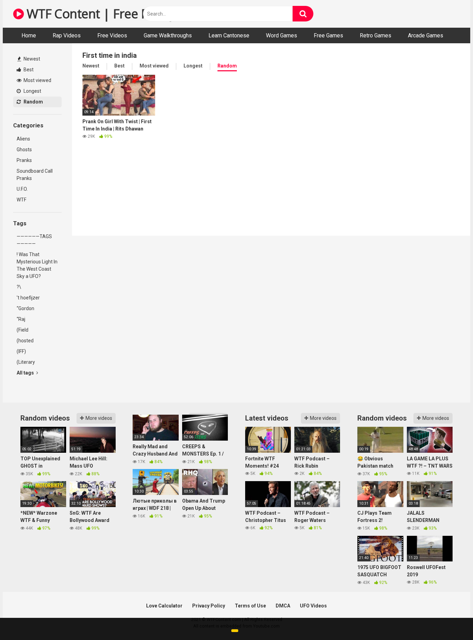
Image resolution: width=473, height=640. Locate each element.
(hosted (25, 340)
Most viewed (37, 80)
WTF (21, 199)
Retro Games (375, 35)
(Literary (26, 362)
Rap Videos (67, 35)
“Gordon (25, 308)
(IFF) (21, 351)
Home (28, 35)
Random (33, 102)
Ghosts (24, 149)
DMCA (283, 606)
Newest (31, 59)
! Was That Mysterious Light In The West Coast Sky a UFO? (37, 265)
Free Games (328, 35)
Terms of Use (250, 606)
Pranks (24, 160)
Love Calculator (164, 606)
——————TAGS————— (34, 240)
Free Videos (112, 35)
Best (28, 69)
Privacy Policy (208, 606)
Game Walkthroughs (168, 35)
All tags (26, 373)
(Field (22, 330)
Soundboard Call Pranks (35, 174)
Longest (32, 91)
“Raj (21, 319)
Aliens (23, 139)
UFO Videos (313, 606)
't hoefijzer (28, 297)
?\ (19, 287)
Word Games (281, 35)
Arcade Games (425, 35)
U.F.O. (22, 189)
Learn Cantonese (228, 35)
